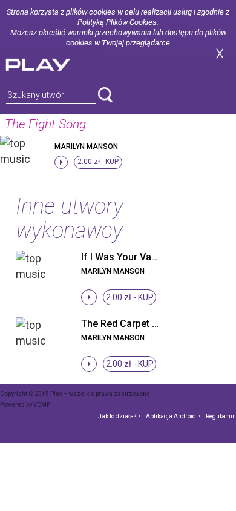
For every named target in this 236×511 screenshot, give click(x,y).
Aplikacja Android (171, 416)
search (105, 95)
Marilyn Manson (86, 146)
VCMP (41, 404)
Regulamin (221, 416)
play (52, 63)
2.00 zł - (98, 161)
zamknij (219, 53)
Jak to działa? (117, 416)
